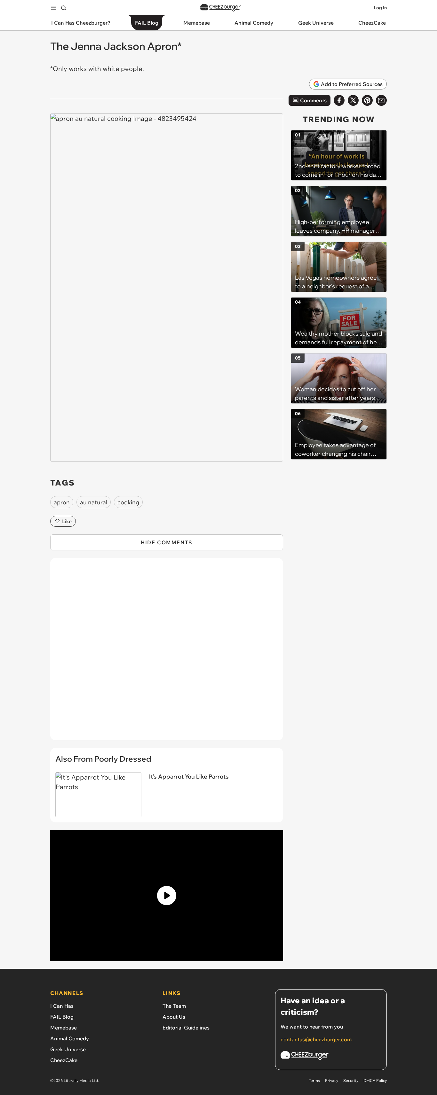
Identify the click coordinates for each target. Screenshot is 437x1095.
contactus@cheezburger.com (316, 1039)
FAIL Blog (62, 1016)
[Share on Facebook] (339, 100)
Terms (314, 1080)
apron (62, 502)
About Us (174, 1016)
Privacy (331, 1080)
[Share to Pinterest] (367, 100)
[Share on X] (353, 100)
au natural (93, 502)
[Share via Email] (381, 100)
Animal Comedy (69, 1038)
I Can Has (62, 1006)
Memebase (63, 1027)
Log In (380, 8)
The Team (174, 1006)
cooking (128, 502)
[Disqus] (166, 653)
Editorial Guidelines (186, 1027)
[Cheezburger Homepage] (220, 7)
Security (350, 1080)
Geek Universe (68, 1049)
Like (67, 521)
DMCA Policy (375, 1080)
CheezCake (63, 1060)
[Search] (63, 7)
